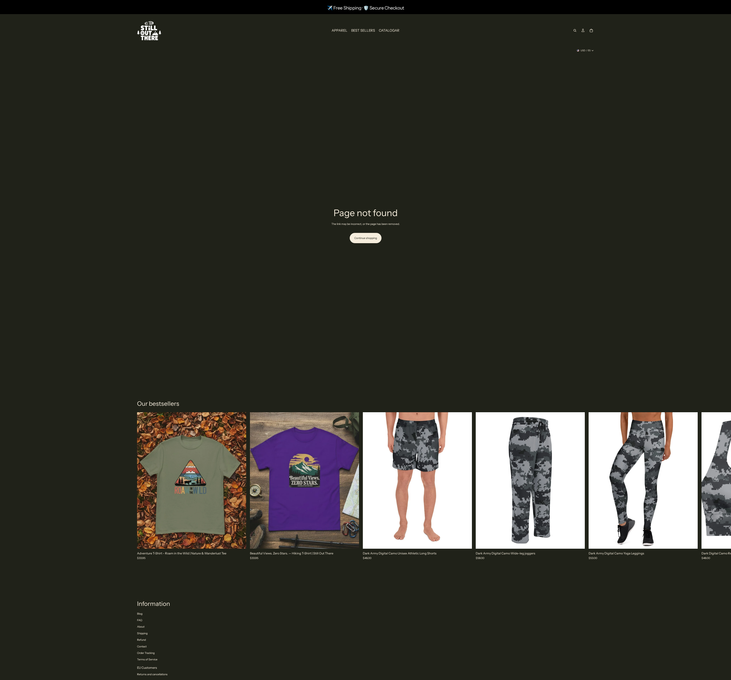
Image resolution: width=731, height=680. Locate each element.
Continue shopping (365, 238)
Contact (142, 646)
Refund (141, 640)
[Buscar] (575, 30)
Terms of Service (147, 659)
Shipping (142, 633)
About (140, 626)
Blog (139, 613)
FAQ (139, 620)
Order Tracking (146, 653)
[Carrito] (591, 30)
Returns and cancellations (152, 674)
